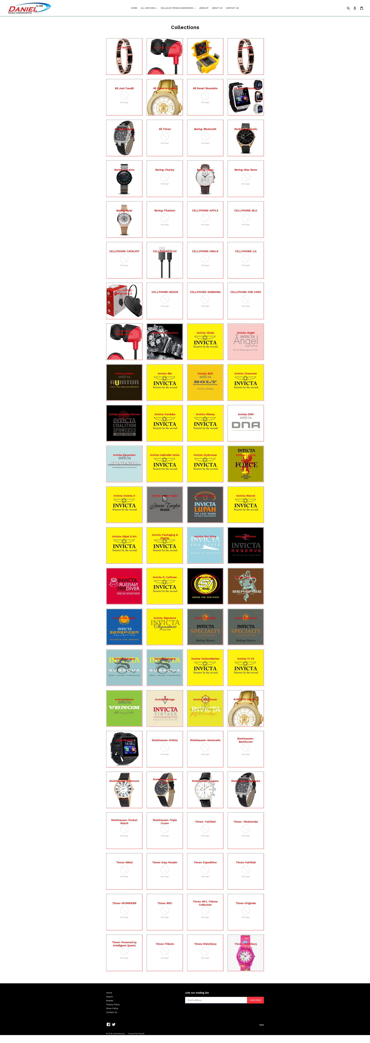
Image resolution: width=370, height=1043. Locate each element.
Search (109, 996)
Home (109, 993)
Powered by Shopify (136, 1034)
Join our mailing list (197, 992)
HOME (134, 8)
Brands (109, 1000)
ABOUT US (217, 8)
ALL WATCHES (150, 8)
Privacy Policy (113, 1004)
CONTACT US (232, 8)
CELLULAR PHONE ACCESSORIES (179, 8)
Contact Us (111, 1012)
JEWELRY (203, 8)
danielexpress (119, 1034)
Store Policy (112, 1008)
